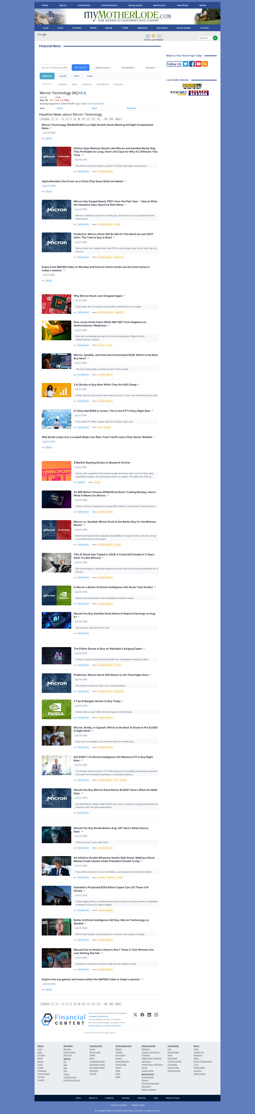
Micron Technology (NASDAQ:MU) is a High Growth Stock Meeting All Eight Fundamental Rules (97, 126)
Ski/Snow (67, 1055)
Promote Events (174, 1061)
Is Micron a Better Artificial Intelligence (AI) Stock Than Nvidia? (115, 587)
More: (197, 1046)
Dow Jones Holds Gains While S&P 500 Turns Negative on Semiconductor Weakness (110, 324)
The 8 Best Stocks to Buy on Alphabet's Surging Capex (109, 648)
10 (83, 119)
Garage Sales (173, 1067)
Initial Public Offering (106, 312)
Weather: (68, 1046)
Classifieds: (173, 1046)
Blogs (92, 1058)
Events (92, 1049)
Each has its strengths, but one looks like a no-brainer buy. (105, 741)
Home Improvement (150, 1083)
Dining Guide (135, 5)
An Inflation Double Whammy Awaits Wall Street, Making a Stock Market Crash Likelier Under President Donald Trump (114, 859)
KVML (118, 1070)
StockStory (81, 482)
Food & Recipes (122, 1061)
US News (76, 27)
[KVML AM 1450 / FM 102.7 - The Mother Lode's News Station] (192, 85)
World (93, 27)
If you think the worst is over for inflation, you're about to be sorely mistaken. (114, 872)
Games (119, 1058)
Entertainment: (124, 1046)
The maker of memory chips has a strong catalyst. (101, 685)
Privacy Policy (95, 1025)
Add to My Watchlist (95, 103)
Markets (47, 76)
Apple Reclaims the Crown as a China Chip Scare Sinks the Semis (84, 181)
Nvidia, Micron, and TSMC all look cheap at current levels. (104, 712)
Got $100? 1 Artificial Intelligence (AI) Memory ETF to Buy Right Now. (113, 758)
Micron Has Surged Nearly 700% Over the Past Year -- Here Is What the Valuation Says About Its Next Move (115, 203)
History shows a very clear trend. (92, 842)
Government (111, 877)
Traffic (125, 27)
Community (84, 5)
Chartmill (48, 138)
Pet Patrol (94, 1070)
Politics (40, 1067)
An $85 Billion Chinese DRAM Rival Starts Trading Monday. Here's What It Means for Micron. (115, 494)
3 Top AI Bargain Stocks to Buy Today (99, 701)
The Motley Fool (83, 171)
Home (78, 1098)
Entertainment (109, 5)
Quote (60, 108)
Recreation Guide (97, 1067)
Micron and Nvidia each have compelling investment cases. (105, 598)
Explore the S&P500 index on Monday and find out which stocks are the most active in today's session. (96, 268)
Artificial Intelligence (105, 171)
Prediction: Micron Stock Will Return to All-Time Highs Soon (113, 674)
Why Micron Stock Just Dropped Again (99, 295)
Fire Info (93, 1074)
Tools (90, 76)
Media (203, 5)
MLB (65, 1065)
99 (106, 119)
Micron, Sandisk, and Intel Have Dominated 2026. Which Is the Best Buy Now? (116, 356)
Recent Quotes (102, 67)
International (103, 84)
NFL (65, 1062)
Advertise (142, 1098)
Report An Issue (172, 1098)
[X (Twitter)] (135, 1019)
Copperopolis (148, 1070)
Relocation (146, 1086)
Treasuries (118, 84)
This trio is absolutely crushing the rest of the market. (102, 369)
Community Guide (97, 1061)
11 (88, 119)
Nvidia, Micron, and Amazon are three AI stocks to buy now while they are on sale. (117, 395)
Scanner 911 (199, 1052)
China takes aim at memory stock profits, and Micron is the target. (109, 306)
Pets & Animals (174, 1070)
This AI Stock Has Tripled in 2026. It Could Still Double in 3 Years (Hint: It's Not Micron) (114, 556)
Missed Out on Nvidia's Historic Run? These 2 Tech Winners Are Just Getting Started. (114, 951)
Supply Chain (119, 257)
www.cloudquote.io (99, 1016)
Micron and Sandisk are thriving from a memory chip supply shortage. (111, 934)
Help (156, 1098)
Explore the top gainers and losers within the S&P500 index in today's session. (92, 979)
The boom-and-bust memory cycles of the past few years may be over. (112, 166)
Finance (145, 1080)
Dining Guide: (149, 1046)
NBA (65, 1068)
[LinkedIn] (149, 1019)
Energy (117, 224)
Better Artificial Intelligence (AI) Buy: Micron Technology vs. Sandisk (111, 922)
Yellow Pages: (200, 1074)
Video (196, 1058)
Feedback (109, 1098)
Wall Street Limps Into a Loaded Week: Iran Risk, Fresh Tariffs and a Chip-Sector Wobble (98, 437)
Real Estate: (148, 1074)
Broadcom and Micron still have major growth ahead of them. (106, 964)
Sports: (67, 1058)
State (60, 27)
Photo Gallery (199, 1067)
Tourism (204, 27)
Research (131, 108)
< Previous (45, 119)
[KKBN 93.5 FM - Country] (198, 92)
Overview (62, 84)
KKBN (118, 1077)
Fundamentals (148, 1077)
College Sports (69, 1077)
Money (109, 27)
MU (82, 92)
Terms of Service (119, 1105)
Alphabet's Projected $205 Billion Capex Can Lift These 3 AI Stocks (111, 889)
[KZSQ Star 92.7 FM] (177, 92)
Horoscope (120, 1055)
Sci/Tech (41, 1077)
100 (111, 119)
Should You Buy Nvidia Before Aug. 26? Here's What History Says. (111, 830)
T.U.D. (196, 1064)
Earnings (118, 545)
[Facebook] (142, 1019)
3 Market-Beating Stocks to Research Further (102, 462)
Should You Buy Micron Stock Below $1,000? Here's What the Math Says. (115, 791)
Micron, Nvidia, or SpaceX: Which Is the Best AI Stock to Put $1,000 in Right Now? (116, 729)
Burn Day (67, 1049)
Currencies (87, 84)
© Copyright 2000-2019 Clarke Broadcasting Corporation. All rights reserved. (127, 1110)
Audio (196, 1049)
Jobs (169, 1049)
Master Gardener (149, 1089)
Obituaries (162, 27)
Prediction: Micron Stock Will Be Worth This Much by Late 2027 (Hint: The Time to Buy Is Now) (113, 236)
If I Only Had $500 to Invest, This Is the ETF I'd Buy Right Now (113, 410)
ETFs (76, 76)
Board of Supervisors (203, 1061)
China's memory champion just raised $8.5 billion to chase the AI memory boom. (116, 506)
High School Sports (71, 1080)
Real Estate (159, 5)
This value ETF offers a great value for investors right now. (105, 421)
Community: (96, 1046)
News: (40, 1046)
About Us (93, 1098)
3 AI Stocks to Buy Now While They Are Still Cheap (107, 384)
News (45, 5)
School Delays (184, 27)
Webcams (142, 27)
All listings (146, 1049)
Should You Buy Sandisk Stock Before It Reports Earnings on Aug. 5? (115, 615)
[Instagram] (156, 1019)
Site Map (125, 1098)
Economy (102, 345)
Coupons (197, 1070)
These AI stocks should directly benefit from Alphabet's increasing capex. (112, 659)
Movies (119, 1049)
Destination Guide (97, 1064)
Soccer (66, 1074)
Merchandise (173, 1052)
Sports (63, 5)
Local (45, 27)
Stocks (63, 76)
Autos (170, 1055)
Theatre (119, 1052)
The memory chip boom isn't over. (93, 627)
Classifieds (182, 5)
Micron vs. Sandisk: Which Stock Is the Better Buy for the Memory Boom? (115, 523)
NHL (65, 1071)
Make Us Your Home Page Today (184, 55)
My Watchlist (128, 67)
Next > (118, 119)
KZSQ (118, 1074)
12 (93, 119)
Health (92, 1055)
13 (98, 119)
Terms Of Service (113, 1025)
